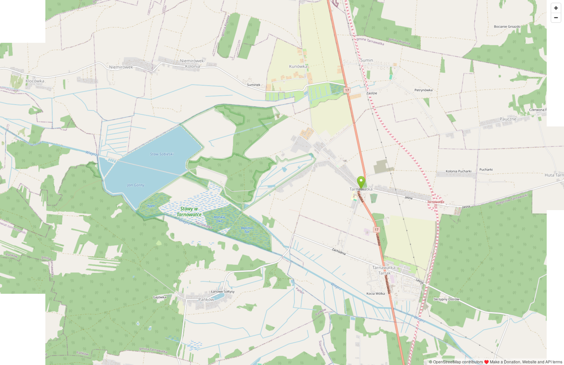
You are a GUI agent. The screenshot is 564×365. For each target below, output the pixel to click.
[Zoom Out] (556, 17)
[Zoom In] (556, 8)
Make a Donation (505, 361)
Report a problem (410, 361)
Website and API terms (542, 361)
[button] (361, 182)
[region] (282, 182)
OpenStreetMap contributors (458, 361)
